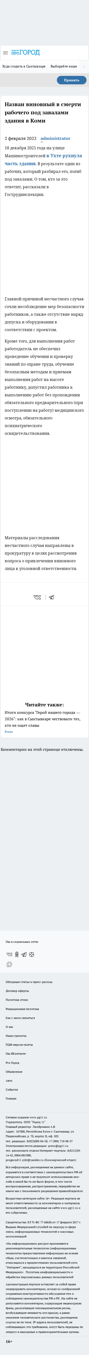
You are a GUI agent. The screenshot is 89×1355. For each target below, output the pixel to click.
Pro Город (12, 1063)
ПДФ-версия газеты (19, 1044)
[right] (84, 66)
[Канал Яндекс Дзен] (31, 954)
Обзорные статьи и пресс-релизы (29, 982)
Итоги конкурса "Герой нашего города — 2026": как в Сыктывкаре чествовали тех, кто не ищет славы (42, 721)
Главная (11, 1098)
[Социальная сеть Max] (9, 964)
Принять (71, 80)
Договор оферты (17, 991)
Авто (9, 1080)
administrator (55, 138)
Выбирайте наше (64, 66)
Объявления (14, 1071)
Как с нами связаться (20, 1018)
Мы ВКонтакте (16, 1053)
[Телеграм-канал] (24, 954)
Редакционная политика (22, 1009)
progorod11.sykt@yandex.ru (25, 1160)
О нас (9, 1027)
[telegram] (53, 597)
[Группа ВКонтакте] (9, 954)
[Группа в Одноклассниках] (17, 954)
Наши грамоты (16, 1036)
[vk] (37, 597)
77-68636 (46, 1222)
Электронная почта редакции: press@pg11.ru (37, 1146)
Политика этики (17, 1000)
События (12, 1089)
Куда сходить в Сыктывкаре (24, 66)
